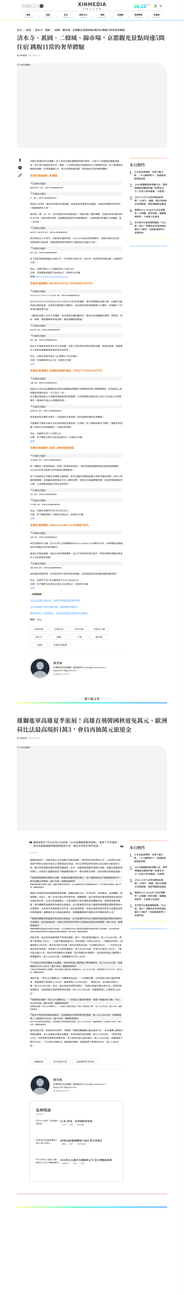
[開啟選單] (161, 6)
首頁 (19, 30)
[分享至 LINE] (20, 168)
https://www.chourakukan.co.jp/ (51, 276)
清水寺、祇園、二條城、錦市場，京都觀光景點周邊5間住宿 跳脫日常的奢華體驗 (80, 30)
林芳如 (23, 55)
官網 (32, 363)
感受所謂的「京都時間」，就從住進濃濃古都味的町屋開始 (58, 613)
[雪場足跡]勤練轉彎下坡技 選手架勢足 (81, 1140)
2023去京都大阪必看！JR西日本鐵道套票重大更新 (55, 600)
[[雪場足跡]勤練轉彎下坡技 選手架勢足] (47, 1147)
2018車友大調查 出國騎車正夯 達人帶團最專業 (86, 1160)
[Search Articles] (41, 6)
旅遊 (28, 30)
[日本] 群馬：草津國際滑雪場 (76, 1121)
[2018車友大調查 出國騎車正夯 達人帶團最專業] (47, 1166)
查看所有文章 (60, 674)
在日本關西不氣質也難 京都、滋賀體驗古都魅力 (54, 606)
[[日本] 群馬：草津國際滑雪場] (47, 1127)
